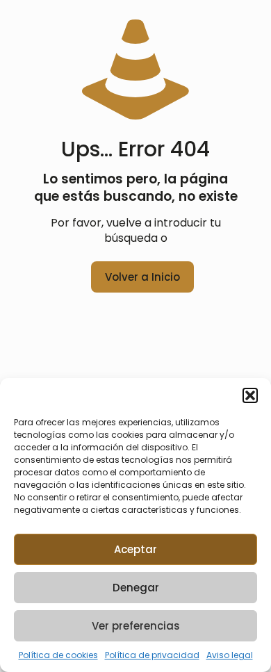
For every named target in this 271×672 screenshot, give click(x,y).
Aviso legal (229, 655)
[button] (250, 395)
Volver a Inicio (142, 277)
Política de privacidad (152, 655)
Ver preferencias (136, 625)
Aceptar (135, 549)
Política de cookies (58, 655)
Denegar (136, 587)
